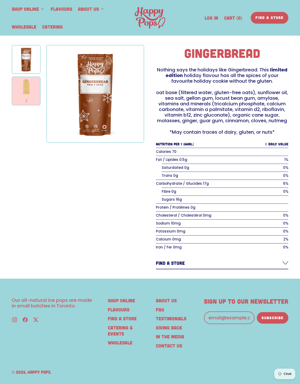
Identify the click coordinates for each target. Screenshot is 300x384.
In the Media (170, 336)
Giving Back (169, 327)
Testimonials (171, 318)
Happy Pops (39, 372)
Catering (52, 27)
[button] (26, 59)
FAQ (160, 309)
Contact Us (169, 345)
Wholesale (24, 27)
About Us (166, 300)
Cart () (233, 19)
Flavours (61, 9)
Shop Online (121, 300)
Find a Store (122, 318)
